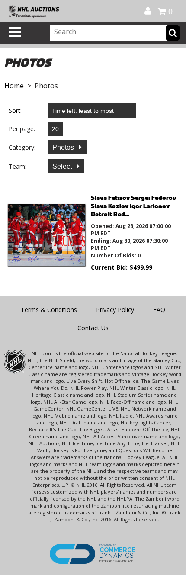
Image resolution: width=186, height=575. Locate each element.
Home (14, 85)
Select (63, 166)
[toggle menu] (15, 32)
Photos (64, 147)
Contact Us (93, 328)
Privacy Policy (115, 309)
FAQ (159, 309)
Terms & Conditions (49, 309)
